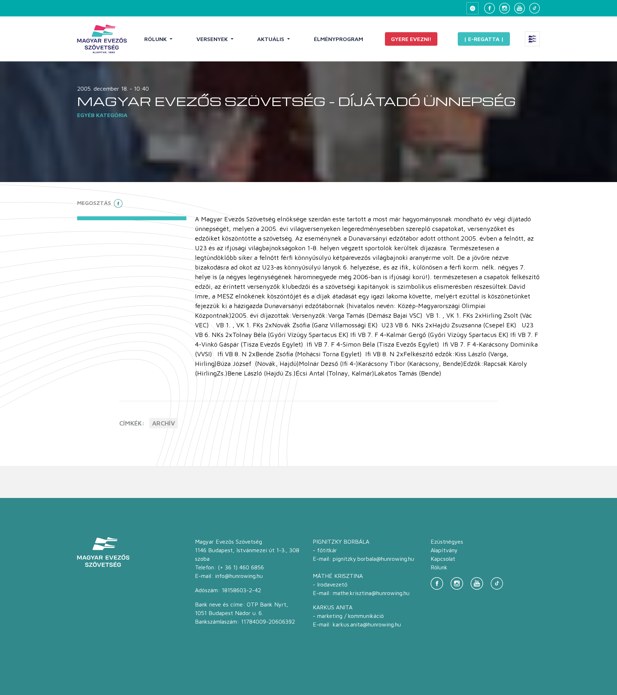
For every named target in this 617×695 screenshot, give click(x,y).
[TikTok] (534, 8)
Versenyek (212, 39)
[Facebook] (489, 8)
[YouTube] (519, 8)
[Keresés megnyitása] (472, 8)
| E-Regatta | (484, 39)
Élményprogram (338, 39)
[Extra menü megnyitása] (532, 38)
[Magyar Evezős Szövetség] (102, 39)
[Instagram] (504, 8)
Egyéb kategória (102, 115)
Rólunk (156, 39)
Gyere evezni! (411, 39)
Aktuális (271, 39)
